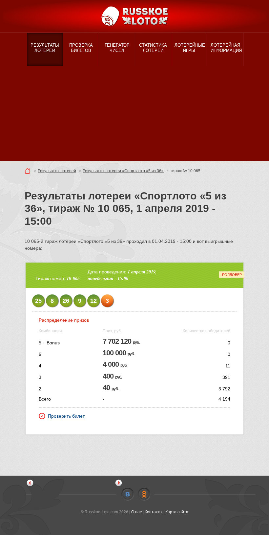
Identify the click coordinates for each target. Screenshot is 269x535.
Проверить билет (66, 416)
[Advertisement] (134, 115)
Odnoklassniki (144, 494)
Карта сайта (176, 512)
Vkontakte (127, 494)
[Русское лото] (134, 16)
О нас (136, 512)
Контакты (153, 512)
